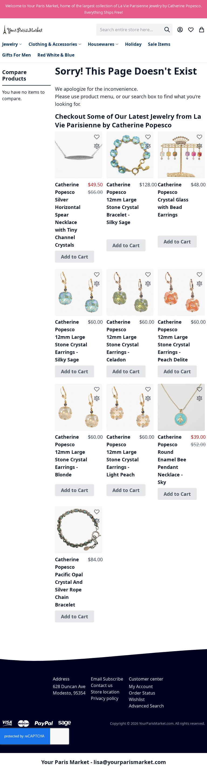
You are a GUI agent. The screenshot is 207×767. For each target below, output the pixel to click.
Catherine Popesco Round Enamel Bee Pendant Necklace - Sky (172, 459)
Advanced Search (146, 706)
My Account (141, 686)
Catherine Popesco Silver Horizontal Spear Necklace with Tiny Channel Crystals (67, 214)
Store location (105, 692)
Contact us (102, 685)
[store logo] (23, 29)
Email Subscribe (107, 679)
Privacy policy (104, 698)
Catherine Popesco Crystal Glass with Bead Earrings (173, 199)
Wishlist (137, 699)
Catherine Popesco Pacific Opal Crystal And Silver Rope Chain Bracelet (69, 582)
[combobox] (134, 30)
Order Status (142, 693)
